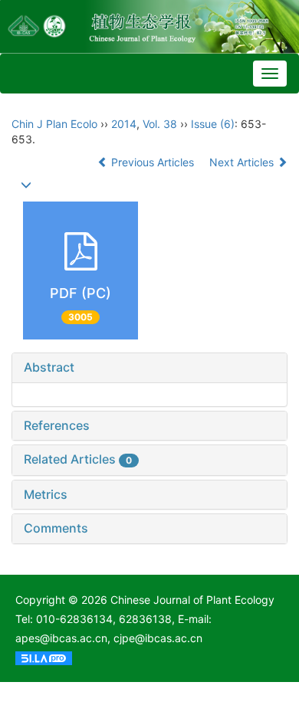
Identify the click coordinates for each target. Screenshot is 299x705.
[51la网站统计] (43, 657)
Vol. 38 (160, 123)
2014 (123, 123)
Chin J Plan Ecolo (54, 123)
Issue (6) (213, 123)
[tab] (149, 367)
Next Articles (243, 162)
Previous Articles (152, 162)
